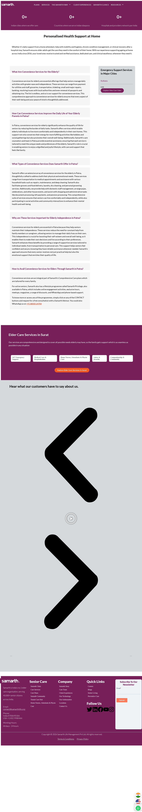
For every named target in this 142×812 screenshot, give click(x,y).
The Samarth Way (60, 5)
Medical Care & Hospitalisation (40, 358)
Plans (36, 5)
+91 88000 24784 (34, 304)
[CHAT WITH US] (138, 808)
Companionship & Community (117, 358)
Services (45, 5)
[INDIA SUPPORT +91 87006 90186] (138, 795)
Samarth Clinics (101, 5)
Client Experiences (82, 5)
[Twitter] (89, 709)
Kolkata (104, 81)
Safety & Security (97, 358)
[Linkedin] (95, 709)
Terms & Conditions (65, 739)
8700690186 (14, 715)
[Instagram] (111, 709)
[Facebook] (100, 709)
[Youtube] (106, 709)
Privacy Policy (83, 739)
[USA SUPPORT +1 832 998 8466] (138, 801)
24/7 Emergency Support (18, 358)
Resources (116, 5)
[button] (50, 69)
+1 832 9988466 (14, 718)
